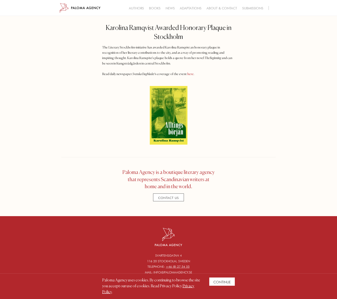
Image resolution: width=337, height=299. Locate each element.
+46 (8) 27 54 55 (178, 267)
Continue (222, 282)
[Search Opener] (274, 9)
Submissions (252, 8)
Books (155, 8)
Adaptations (190, 8)
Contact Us (168, 198)
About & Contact (222, 8)
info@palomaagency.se (172, 272)
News (170, 8)
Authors (136, 8)
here (190, 74)
